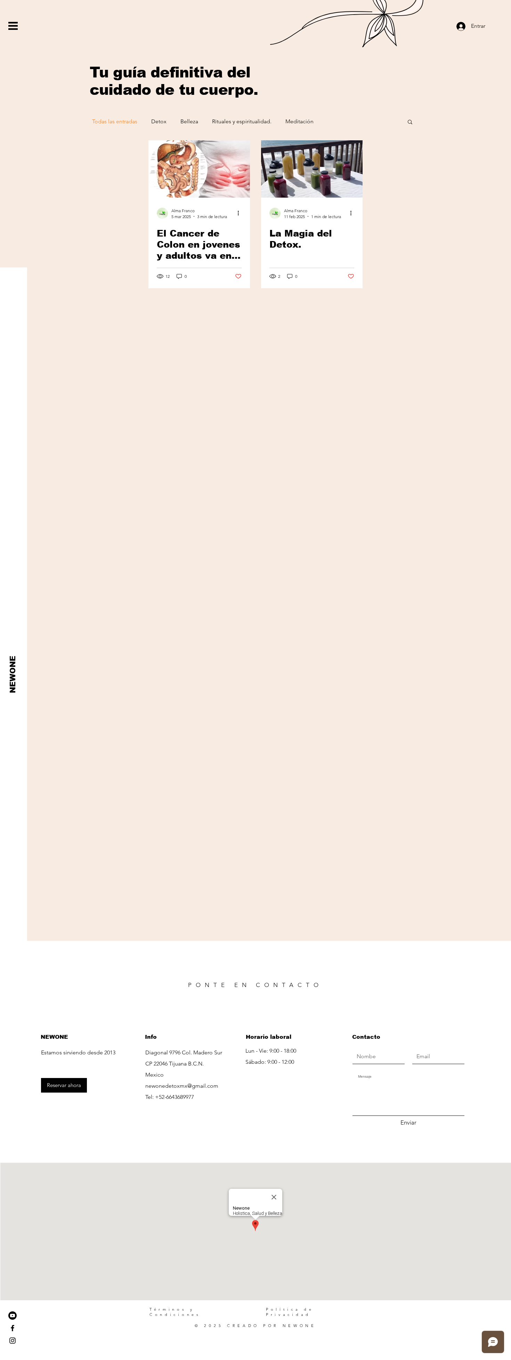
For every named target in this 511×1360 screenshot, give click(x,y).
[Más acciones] (240, 213)
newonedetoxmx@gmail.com (181, 1086)
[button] (13, 26)
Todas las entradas (114, 121)
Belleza (189, 121)
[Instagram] (12, 1340)
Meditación (299, 121)
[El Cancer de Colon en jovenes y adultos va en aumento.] (199, 169)
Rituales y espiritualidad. (241, 121)
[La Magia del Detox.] (312, 169)
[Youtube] (12, 1315)
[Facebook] (12, 1328)
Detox (159, 121)
